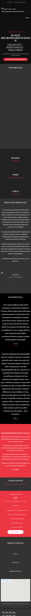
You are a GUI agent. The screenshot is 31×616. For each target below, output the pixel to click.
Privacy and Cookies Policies (22, 603)
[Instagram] (17, 266)
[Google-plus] (20, 266)
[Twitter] (14, 266)
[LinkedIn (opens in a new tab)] (16, 4)
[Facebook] (11, 266)
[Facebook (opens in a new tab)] (15, 4)
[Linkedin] (15, 282)
